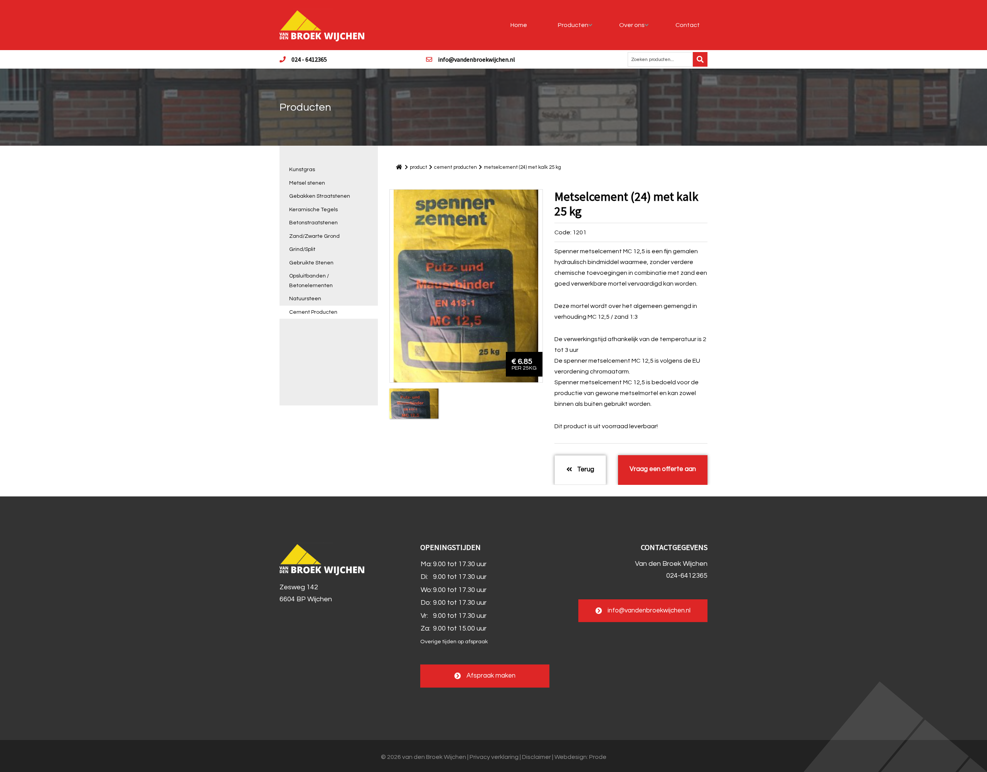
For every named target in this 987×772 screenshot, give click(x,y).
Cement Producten (313, 312)
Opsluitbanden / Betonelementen (311, 280)
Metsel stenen (307, 183)
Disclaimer (536, 757)
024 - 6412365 (309, 59)
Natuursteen (305, 298)
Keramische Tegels (313, 209)
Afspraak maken (491, 675)
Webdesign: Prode (580, 757)
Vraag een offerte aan (663, 469)
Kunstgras (302, 169)
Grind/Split (302, 249)
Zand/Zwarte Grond (314, 236)
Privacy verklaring (494, 757)
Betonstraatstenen (313, 222)
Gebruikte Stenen (311, 263)
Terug (585, 469)
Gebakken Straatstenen (319, 196)
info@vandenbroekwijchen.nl (476, 59)
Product (418, 167)
